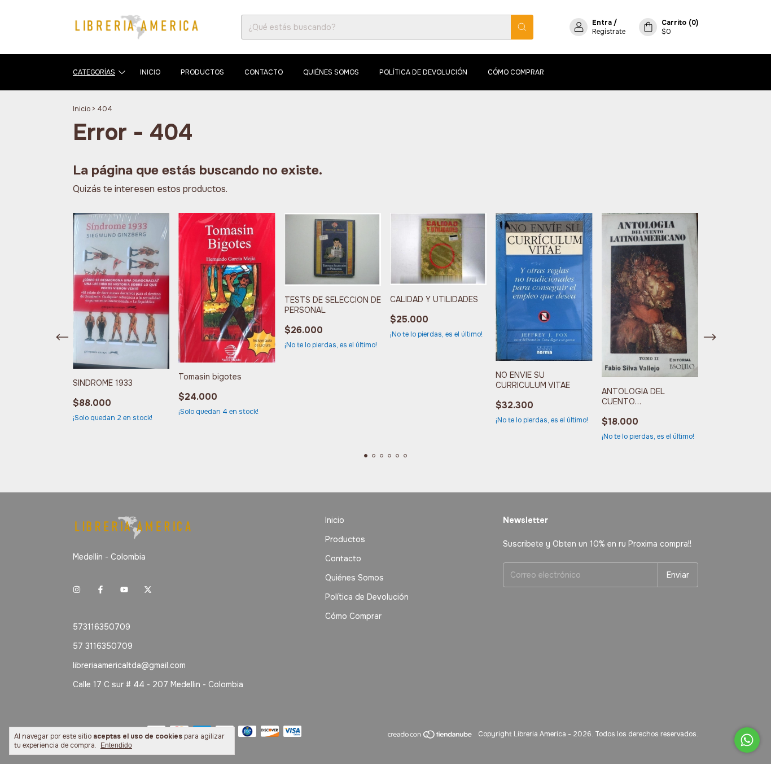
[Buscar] (522, 27)
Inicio (150, 72)
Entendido (116, 745)
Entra (602, 22)
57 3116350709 (103, 646)
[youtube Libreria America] (124, 589)
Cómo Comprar (516, 72)
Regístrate (608, 31)
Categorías (94, 72)
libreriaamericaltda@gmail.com (129, 665)
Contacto (263, 72)
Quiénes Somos (331, 72)
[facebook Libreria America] (100, 589)
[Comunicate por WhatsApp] (747, 740)
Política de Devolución (423, 72)
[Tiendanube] (430, 736)
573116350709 (101, 627)
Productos (202, 72)
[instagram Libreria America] (77, 589)
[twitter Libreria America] (148, 589)
